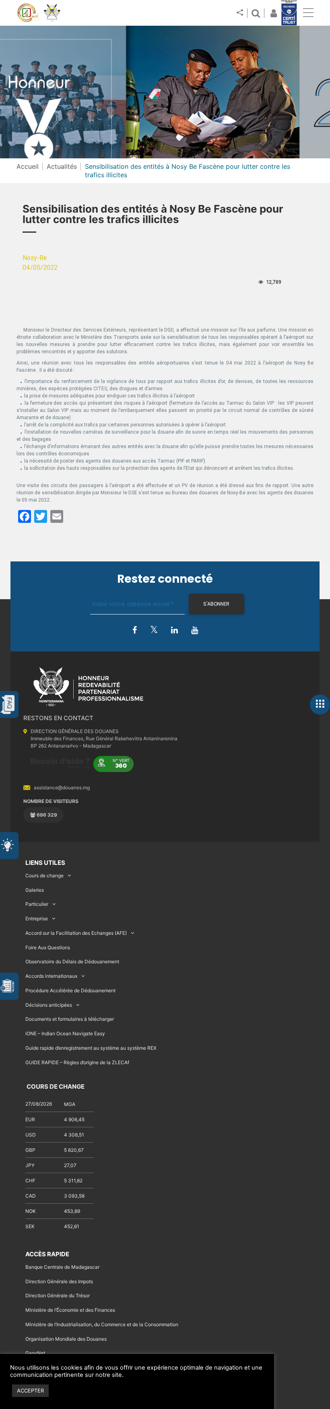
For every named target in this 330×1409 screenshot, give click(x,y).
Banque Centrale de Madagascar (62, 1267)
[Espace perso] (272, 13)
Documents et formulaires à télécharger (69, 1019)
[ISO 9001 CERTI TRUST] (289, 13)
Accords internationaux (51, 976)
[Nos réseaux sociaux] (240, 13)
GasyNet (35, 1353)
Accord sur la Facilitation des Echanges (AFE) (76, 933)
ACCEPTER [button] (30, 1390)
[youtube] (194, 630)
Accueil (27, 166)
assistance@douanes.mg (62, 787)
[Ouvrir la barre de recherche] (255, 13)
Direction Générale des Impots (59, 1281)
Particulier (36, 904)
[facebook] (134, 630)
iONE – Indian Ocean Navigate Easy (65, 1033)
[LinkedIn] (174, 630)
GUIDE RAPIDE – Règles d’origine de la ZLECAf (77, 1062)
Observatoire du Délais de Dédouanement (72, 961)
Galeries (34, 890)
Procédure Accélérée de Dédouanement (70, 990)
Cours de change (44, 875)
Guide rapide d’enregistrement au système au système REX (91, 1048)
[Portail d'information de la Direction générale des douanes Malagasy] (52, 13)
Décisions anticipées (48, 1005)
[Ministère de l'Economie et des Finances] (27, 13)
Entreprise (36, 918)
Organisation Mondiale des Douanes (66, 1339)
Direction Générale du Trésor (57, 1295)
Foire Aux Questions (47, 947)
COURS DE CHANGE (55, 1086)
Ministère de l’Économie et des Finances (70, 1310)
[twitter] (154, 630)
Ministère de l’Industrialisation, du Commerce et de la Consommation (101, 1324)
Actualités (62, 166)
